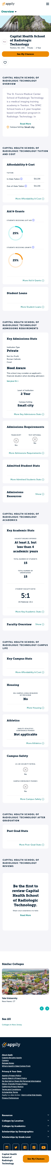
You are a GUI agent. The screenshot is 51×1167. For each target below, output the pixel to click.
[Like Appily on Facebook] (25, 1147)
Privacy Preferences (10, 1098)
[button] (5, 62)
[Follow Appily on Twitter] (16, 1147)
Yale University (10, 998)
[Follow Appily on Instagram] (7, 1147)
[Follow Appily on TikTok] (34, 1147)
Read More (25, 124)
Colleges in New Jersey (12, 1025)
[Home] (8, 4)
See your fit (12, 381)
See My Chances (25, 54)
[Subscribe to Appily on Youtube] (43, 1147)
